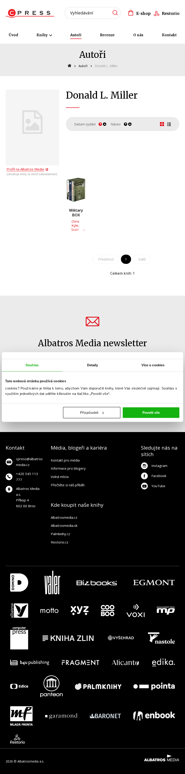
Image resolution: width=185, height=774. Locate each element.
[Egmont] (154, 582)
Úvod (13, 35)
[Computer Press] (19, 638)
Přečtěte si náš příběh (68, 485)
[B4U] (30, 662)
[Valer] (52, 582)
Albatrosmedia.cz (64, 517)
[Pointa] (154, 686)
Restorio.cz (59, 542)
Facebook (158, 475)
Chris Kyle (75, 223)
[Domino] (19, 582)
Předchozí (106, 259)
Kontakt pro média (65, 460)
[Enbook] (154, 716)
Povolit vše (151, 412)
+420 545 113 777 (27, 476)
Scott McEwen (74, 231)
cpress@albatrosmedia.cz (29, 462)
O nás (138, 35)
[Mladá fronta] (21, 716)
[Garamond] (61, 716)
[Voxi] (135, 610)
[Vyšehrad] (121, 638)
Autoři (75, 35)
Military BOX (76, 212)
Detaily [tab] (92, 365)
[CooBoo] (107, 610)
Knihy (43, 35)
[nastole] (161, 638)
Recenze (107, 35)
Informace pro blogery (68, 468)
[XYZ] (79, 610)
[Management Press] (165, 610)
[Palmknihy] (98, 686)
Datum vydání (84, 124)
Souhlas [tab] (32, 365)
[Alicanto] (125, 662)
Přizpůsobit (89, 412)
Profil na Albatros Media (25, 169)
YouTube (158, 486)
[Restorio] (17, 739)
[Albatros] (19, 610)
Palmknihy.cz (60, 534)
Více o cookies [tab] (152, 365)
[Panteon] (51, 686)
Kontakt (169, 35)
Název (116, 124)
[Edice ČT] (19, 686)
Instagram (159, 465)
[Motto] (49, 610)
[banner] (31, 13)
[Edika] (164, 662)
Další (142, 259)
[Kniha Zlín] (68, 638)
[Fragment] (80, 662)
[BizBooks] (96, 582)
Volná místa (60, 476)
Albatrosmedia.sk (64, 525)
